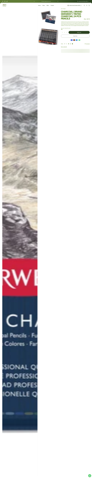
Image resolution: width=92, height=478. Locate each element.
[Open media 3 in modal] (48, 36)
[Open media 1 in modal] (20, 242)
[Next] (58, 1)
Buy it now (75, 36)
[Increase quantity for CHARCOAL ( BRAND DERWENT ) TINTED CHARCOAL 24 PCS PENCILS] (67, 32)
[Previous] (34, 1)
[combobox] (83, 1)
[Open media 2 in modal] (48, 17)
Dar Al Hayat (63, 8)
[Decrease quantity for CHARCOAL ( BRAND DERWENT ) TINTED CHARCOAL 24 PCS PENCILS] (62, 32)
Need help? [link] (88, 43)
